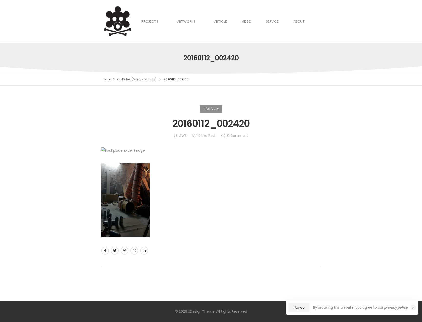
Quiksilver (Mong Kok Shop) (137, 79)
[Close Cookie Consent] (413, 307)
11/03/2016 (211, 109)
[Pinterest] (124, 251)
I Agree (299, 307)
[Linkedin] (144, 251)
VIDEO (246, 21)
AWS (183, 135)
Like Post (206, 135)
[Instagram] (134, 251)
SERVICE (272, 21)
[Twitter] (115, 251)
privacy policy (395, 307)
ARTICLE (220, 21)
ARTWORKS (186, 21)
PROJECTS (149, 21)
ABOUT (299, 21)
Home (106, 79)
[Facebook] (105, 251)
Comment (237, 135)
